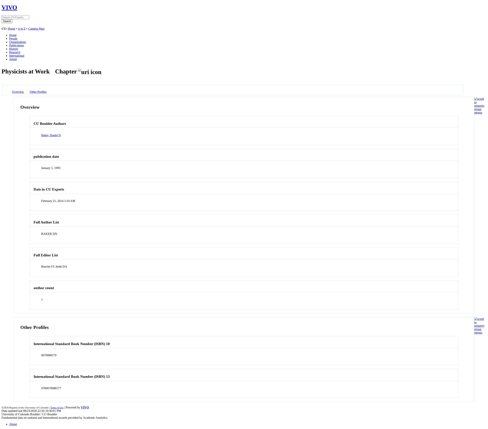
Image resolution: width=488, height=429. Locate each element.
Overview (18, 91)
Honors (13, 48)
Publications (16, 45)
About (13, 59)
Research (14, 52)
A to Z (22, 28)
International (16, 55)
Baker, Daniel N (51, 135)
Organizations (17, 42)
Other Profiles (38, 91)
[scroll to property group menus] (479, 112)
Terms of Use (56, 407)
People (13, 38)
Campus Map (36, 28)
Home (11, 28)
